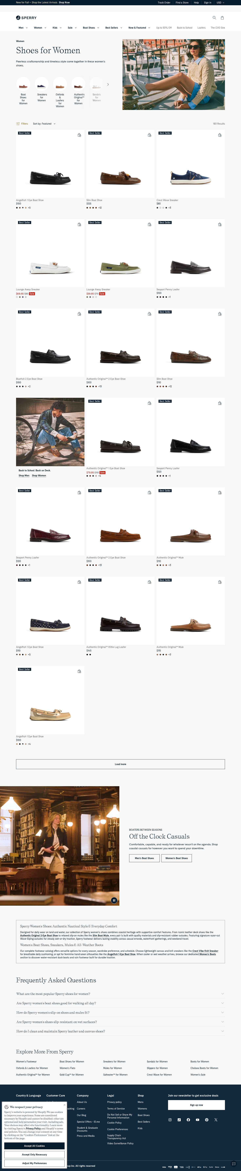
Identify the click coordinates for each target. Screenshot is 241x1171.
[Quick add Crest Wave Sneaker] (219, 135)
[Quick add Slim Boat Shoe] (149, 135)
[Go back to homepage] (26, 18)
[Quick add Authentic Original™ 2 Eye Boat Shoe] (149, 313)
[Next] (108, 84)
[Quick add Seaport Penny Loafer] (219, 224)
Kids (55, 28)
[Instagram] (170, 1120)
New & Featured (137, 28)
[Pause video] (114, 900)
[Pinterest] (207, 1120)
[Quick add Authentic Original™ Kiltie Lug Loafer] (149, 582)
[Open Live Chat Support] (234, 1163)
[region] (34, 1135)
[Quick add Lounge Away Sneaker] (79, 224)
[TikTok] (179, 1120)
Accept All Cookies (34, 1146)
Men (21, 28)
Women (38, 28)
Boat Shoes (89, 28)
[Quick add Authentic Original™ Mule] (219, 492)
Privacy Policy (33, 1128)
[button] (222, 17)
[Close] (65, 1105)
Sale (70, 28)
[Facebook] (188, 1120)
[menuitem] (27, 28)
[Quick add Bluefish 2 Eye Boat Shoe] (79, 313)
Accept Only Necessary (34, 1154)
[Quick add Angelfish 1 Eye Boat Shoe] (79, 135)
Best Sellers (111, 28)
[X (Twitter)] (216, 1120)
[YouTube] (198, 1120)
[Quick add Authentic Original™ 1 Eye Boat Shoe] (149, 403)
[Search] (214, 17)
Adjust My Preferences (34, 1163)
